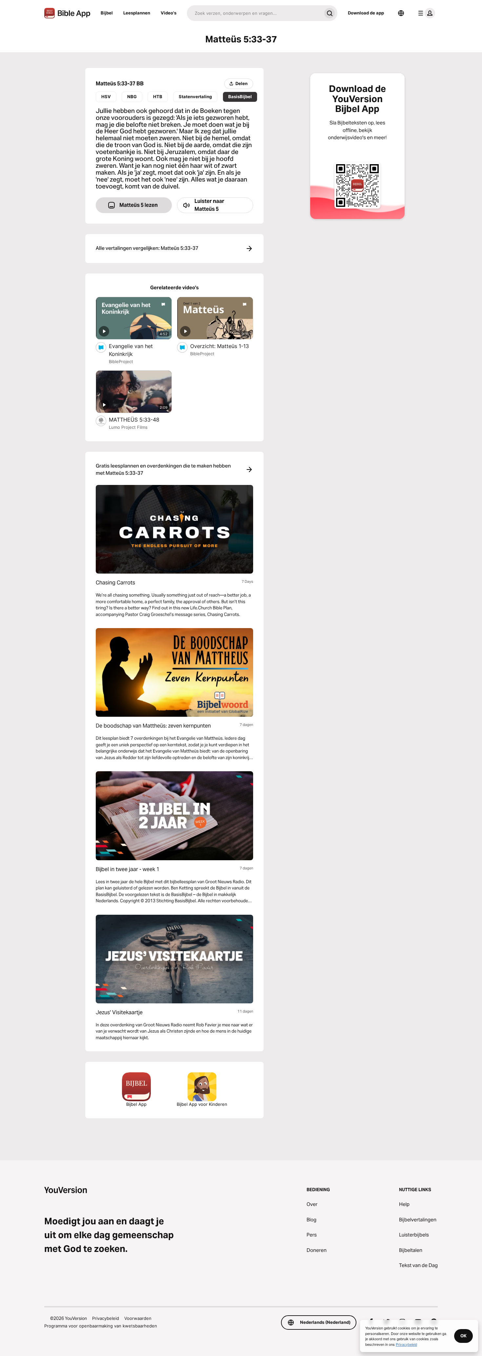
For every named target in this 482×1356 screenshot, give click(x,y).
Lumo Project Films (128, 427)
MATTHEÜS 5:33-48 (140, 419)
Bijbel (107, 12)
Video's (168, 12)
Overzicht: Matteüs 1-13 (221, 345)
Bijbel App (136, 1104)
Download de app (366, 12)
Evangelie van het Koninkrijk (131, 350)
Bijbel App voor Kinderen (202, 1104)
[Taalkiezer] (401, 13)
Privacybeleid (105, 1318)
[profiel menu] (425, 13)
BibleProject (121, 361)
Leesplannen (136, 12)
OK (463, 1335)
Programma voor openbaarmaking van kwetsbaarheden (100, 1325)
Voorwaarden (137, 1318)
